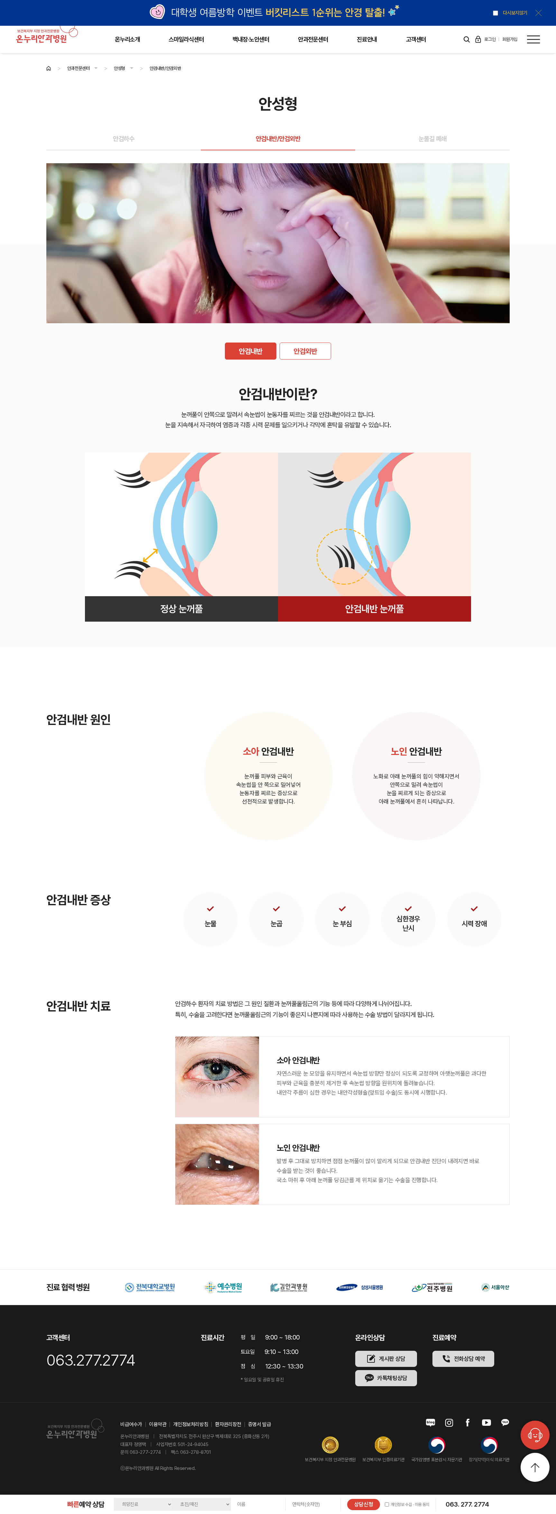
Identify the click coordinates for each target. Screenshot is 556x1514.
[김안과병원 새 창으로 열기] (216, 1287)
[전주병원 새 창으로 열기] (359, 1287)
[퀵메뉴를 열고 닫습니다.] (535, 1435)
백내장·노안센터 (251, 39)
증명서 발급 (259, 1424)
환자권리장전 (228, 1424)
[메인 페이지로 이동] (48, 68)
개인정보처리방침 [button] (190, 1424)
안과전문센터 (313, 39)
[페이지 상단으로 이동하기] (535, 1467)
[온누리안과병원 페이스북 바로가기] (467, 1423)
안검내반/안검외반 (278, 139)
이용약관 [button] (157, 1424)
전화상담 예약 (469, 1358)
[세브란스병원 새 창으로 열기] (496, 1287)
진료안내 (367, 39)
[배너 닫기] (538, 13)
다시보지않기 (515, 13)
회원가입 (509, 39)
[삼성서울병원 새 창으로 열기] (286, 1287)
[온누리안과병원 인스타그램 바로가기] (449, 1423)
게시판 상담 (392, 1358)
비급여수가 (131, 1424)
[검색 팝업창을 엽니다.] (466, 39)
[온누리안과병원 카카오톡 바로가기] (505, 1423)
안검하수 (123, 139)
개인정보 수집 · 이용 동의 (410, 1504)
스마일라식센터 (186, 39)
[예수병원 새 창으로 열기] (150, 1287)
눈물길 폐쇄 (433, 139)
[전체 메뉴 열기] (533, 39)
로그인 (490, 39)
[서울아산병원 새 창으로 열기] (426, 1287)
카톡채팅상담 (392, 1378)
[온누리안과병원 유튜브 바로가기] (486, 1423)
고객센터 (416, 39)
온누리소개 (127, 39)
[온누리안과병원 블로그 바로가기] (430, 1423)
